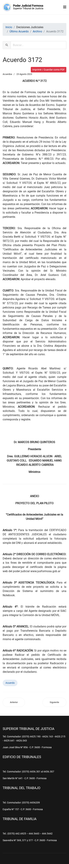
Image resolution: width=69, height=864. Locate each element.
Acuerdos (7, 74)
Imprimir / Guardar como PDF (48, 69)
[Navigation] (64, 7)
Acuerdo (10, 682)
